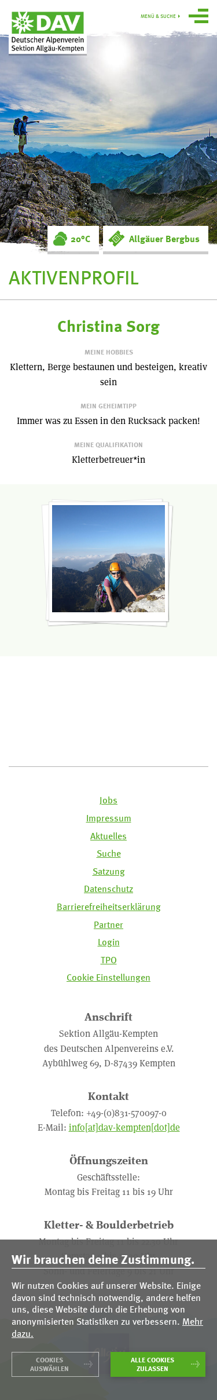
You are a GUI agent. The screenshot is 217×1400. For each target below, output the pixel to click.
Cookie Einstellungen (108, 977)
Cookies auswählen (49, 1364)
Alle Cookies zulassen (152, 1364)
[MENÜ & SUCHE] (198, 17)
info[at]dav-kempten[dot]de (124, 1127)
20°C (80, 238)
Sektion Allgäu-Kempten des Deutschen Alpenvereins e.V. (48, 31)
